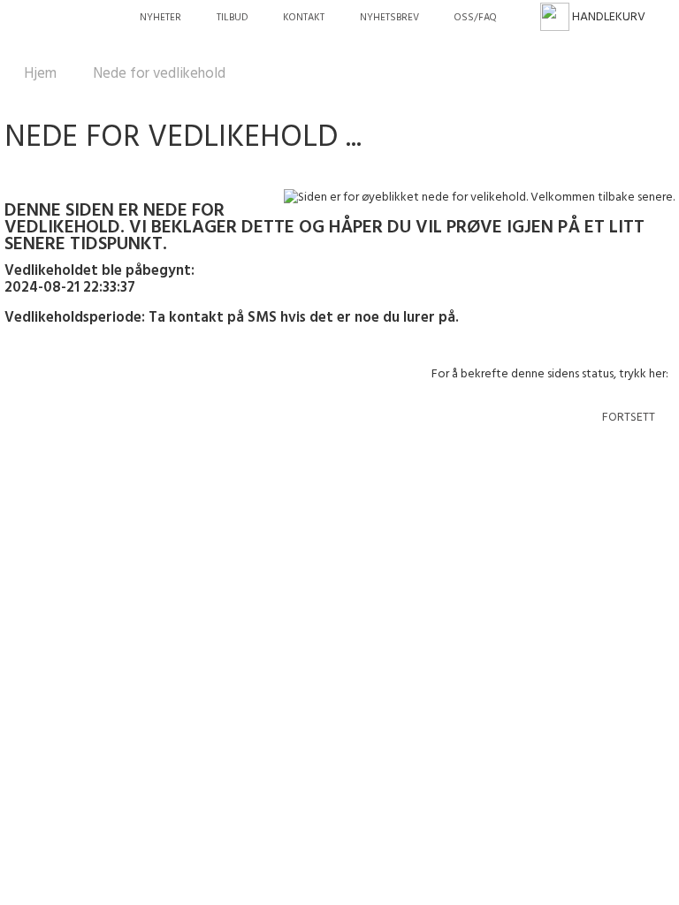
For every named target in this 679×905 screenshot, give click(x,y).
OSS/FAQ (475, 18)
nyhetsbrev (389, 18)
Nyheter (160, 18)
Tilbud (232, 18)
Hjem (40, 74)
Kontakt (303, 18)
